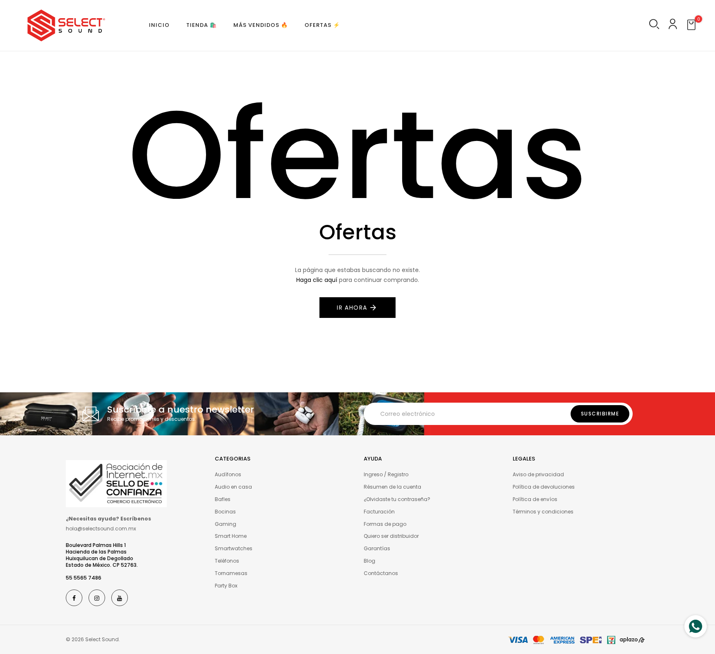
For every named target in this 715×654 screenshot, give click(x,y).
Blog (369, 560)
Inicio (159, 25)
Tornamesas (231, 573)
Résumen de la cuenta (392, 486)
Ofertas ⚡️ (322, 25)
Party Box (226, 585)
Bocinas (225, 511)
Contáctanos (381, 573)
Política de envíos (535, 499)
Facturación (379, 511)
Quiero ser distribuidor (391, 535)
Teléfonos (227, 560)
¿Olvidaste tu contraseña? (397, 499)
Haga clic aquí (316, 280)
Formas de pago (385, 523)
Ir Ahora (352, 307)
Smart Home (231, 535)
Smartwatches (233, 548)
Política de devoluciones (544, 486)
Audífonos (228, 474)
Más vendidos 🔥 (260, 25)
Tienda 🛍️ (201, 25)
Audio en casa (233, 486)
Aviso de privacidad (538, 474)
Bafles (222, 499)
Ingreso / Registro (386, 474)
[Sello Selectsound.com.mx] (116, 483)
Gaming (225, 523)
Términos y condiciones (543, 511)
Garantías (377, 548)
